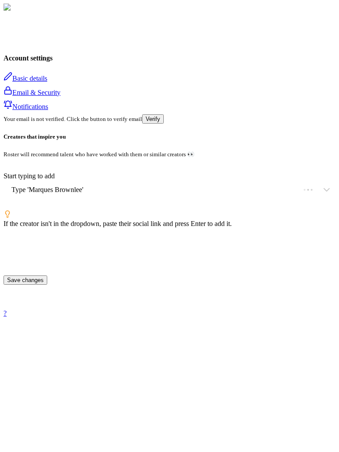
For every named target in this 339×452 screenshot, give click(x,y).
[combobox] (11, 190)
